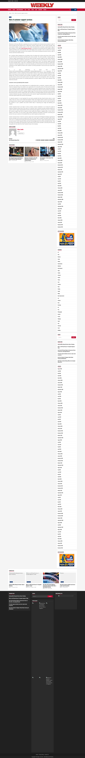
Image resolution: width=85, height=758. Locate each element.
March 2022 (59, 158)
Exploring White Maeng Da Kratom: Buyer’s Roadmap (66, 27)
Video (75, 9)
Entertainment (60, 268)
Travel (29, 9)
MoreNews (46, 756)
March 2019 (59, 217)
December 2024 (60, 87)
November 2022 (60, 139)
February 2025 (60, 82)
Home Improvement (20, 9)
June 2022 (59, 151)
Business (9, 9)
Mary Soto (42, 160)
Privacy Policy (41, 754)
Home (37, 754)
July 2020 (59, 204)
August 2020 (60, 201)
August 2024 (60, 91)
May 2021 (59, 181)
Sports (59, 321)
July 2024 (59, 93)
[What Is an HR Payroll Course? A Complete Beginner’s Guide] (34, 578)
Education (40, 9)
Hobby (59, 293)
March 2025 (59, 80)
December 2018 (60, 224)
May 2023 (59, 126)
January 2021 (60, 190)
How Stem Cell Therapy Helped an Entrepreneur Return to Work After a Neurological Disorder (66, 33)
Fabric (59, 270)
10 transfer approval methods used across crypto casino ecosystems (67, 585)
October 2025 (60, 66)
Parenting (59, 305)
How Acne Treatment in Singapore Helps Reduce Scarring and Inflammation (65, 40)
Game (59, 286)
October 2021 (60, 169)
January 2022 (60, 162)
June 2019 (59, 210)
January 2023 (60, 135)
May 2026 (59, 52)
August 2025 (60, 70)
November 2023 (60, 112)
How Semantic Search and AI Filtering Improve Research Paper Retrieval (16, 158)
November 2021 (60, 167)
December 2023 (60, 109)
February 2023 (60, 132)
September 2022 (60, 144)
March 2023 (59, 130)
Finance (59, 277)
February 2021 (60, 188)
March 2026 (60, 57)
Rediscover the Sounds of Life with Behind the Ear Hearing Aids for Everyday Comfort (31, 159)
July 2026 (59, 50)
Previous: (14, 139)
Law (58, 298)
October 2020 (60, 197)
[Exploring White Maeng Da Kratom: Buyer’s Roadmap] (17, 578)
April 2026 (59, 54)
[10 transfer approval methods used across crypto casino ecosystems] (68, 578)
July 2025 (59, 73)
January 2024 (60, 107)
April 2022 (59, 155)
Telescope (59, 325)
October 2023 (60, 114)
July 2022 (59, 149)
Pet (58, 307)
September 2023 (60, 116)
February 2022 (60, 160)
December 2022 (60, 137)
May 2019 (59, 213)
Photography (60, 312)
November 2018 (60, 227)
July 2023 (59, 121)
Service (59, 316)
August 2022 (60, 146)
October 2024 (60, 89)
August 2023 (60, 119)
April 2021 (59, 183)
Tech (25, 9)
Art (58, 252)
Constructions (60, 263)
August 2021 (60, 174)
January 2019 (60, 222)
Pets (58, 309)
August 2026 (60, 47)
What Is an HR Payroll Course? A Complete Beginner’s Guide (33, 585)
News (58, 302)
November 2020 (60, 194)
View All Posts (21, 133)
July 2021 (59, 176)
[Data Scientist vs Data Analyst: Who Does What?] (47, 151)
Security (59, 314)
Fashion (44, 9)
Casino (59, 259)
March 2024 (59, 103)
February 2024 (60, 105)
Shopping (59, 318)
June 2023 (59, 123)
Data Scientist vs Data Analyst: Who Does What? (46, 158)
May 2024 (59, 98)
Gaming (59, 289)
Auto (36, 9)
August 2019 (60, 208)
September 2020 (60, 199)
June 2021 (59, 178)
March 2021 (59, 185)
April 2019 (59, 215)
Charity (59, 261)
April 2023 (59, 128)
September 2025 (60, 68)
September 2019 (60, 206)
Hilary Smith (12, 21)
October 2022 (60, 142)
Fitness (59, 279)
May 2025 (59, 77)
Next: (45, 139)
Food (58, 282)
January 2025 (60, 84)
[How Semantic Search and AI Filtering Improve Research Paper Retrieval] (16, 151)
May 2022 (59, 153)
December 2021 (60, 165)
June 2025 (59, 75)
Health (14, 9)
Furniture (59, 284)
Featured (59, 275)
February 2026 (60, 59)
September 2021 (60, 171)
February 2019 (60, 220)
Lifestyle (59, 300)
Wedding (59, 330)
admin (11, 160)
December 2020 (60, 192)
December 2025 (60, 64)
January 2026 (60, 61)
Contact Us (47, 754)
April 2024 (59, 100)
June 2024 (59, 96)
